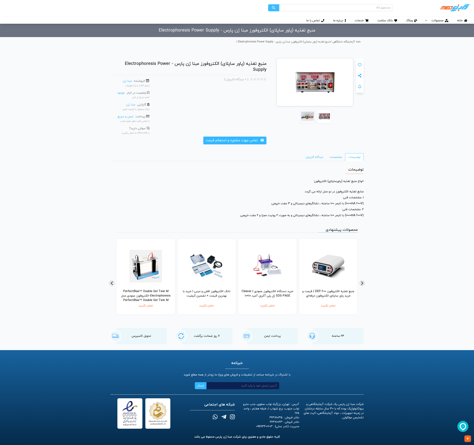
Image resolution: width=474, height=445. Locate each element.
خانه (358, 42)
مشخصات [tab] (336, 157)
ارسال (200, 386)
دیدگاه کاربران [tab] (314, 157)
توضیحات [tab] (354, 157)
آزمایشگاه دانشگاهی (343, 42)
